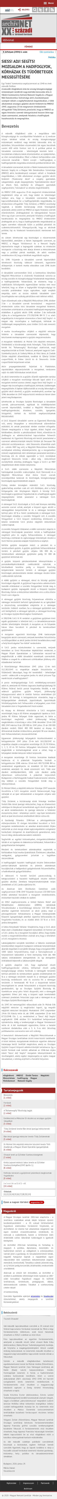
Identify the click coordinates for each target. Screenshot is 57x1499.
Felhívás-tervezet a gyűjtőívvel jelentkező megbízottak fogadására (28, 1176)
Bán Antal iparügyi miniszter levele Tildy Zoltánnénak (27, 1137)
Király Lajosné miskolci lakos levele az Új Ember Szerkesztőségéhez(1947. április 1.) (24, 1165)
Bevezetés (8, 1096)
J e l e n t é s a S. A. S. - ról (15, 1184)
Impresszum (28, 1483)
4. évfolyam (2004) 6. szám (15, 52)
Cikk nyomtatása (47, 52)
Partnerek (45, 1483)
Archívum (28, 1488)
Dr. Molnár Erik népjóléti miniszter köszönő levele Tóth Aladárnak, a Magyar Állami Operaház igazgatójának (27, 1147)
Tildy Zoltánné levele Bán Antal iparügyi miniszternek (27, 1130)
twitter (40, 9)
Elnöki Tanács (32, 1075)
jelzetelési (35, 1296)
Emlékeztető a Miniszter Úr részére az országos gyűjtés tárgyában (27, 1121)
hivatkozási (48, 1296)
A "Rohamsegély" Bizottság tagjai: (18, 1111)
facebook (46, 9)
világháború (8, 1075)
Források (8, 1104)
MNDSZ (19, 1075)
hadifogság (22, 1078)
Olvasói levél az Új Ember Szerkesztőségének (23, 1156)
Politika (51, 57)
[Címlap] (16, 34)
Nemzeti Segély (25, 1081)
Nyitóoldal (11, 1483)
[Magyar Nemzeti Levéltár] (9, 12)
